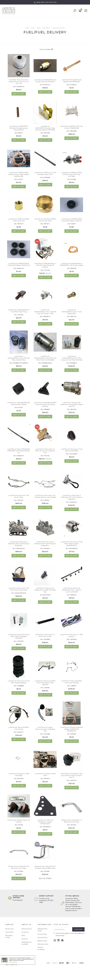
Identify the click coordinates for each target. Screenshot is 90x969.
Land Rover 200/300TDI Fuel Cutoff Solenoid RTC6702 (45, 81)
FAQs (23, 935)
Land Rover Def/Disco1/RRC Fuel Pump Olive (45, 220)
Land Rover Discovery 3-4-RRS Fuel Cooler (45, 635)
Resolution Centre (9, 936)
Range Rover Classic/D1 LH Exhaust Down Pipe (71, 821)
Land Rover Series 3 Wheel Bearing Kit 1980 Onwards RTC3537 (21, 959)
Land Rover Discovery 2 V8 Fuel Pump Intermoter (18, 589)
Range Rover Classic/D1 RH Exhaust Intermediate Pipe (45, 867)
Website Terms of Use (43, 930)
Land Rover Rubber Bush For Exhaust (18, 821)
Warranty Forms (43, 944)
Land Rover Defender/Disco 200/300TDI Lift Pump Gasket (71, 264)
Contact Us (25, 932)
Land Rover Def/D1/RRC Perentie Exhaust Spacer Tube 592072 (18, 128)
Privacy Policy (42, 934)
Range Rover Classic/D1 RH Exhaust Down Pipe (18, 867)
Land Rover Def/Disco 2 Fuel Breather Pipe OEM (45, 173)
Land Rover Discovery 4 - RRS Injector (71, 635)
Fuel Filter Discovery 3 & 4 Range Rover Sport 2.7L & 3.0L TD (19, 81)
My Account (9, 929)
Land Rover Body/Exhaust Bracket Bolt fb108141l (72, 81)
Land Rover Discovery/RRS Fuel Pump (18, 728)
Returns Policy (42, 941)
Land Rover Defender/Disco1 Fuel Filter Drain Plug (19, 311)
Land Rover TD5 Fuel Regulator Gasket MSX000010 (45, 822)
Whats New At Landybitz (26, 943)
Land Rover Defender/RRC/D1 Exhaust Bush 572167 (18, 403)
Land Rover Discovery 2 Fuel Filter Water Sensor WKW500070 (72, 543)
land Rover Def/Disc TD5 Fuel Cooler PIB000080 (71, 127)
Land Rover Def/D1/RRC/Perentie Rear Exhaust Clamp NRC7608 (45, 128)
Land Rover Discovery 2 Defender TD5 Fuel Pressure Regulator (71, 497)
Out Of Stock (45, 878)
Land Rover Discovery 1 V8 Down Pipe (18, 496)
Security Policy (42, 937)
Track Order (9, 932)
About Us (25, 939)
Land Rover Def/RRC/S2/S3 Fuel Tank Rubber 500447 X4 (19, 264)
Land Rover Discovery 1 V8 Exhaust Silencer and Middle (45, 496)
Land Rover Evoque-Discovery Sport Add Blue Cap (45, 729)
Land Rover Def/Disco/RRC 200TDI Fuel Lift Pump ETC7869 (71, 174)
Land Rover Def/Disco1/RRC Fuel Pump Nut (18, 220)
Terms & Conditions (41, 948)
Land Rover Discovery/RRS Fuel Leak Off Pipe (71, 682)
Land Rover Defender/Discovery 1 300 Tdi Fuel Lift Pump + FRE (45, 312)
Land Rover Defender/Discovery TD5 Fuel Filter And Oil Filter (19, 358)
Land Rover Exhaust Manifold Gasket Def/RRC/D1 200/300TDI (71, 729)
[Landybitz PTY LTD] (9, 11)
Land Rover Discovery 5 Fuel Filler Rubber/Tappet (19, 682)
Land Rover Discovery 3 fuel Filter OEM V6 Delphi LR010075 (18, 636)
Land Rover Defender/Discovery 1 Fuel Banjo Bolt (71, 312)
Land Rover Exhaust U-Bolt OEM (45, 774)
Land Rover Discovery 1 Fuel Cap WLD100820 (71, 450)
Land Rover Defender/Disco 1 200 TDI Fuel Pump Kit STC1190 (45, 265)
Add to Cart (18, 94)
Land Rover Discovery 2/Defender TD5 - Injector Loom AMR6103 (71, 590)
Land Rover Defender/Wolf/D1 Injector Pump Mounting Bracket (45, 404)
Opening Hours (27, 929)
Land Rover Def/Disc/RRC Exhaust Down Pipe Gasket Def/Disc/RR (18, 174)
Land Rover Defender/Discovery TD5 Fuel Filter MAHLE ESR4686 (45, 358)
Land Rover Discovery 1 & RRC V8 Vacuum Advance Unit (45, 451)
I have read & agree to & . (70, 934)
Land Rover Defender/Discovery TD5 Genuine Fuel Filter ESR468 (71, 358)
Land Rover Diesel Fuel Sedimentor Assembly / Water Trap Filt (71, 404)
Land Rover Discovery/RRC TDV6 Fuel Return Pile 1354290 (45, 683)
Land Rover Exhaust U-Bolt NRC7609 (18, 774)
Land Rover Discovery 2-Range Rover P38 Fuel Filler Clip (45, 590)
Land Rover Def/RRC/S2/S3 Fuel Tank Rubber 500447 (71, 220)
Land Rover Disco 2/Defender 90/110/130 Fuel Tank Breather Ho (18, 451)
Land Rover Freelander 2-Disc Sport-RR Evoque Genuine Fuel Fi (71, 775)
